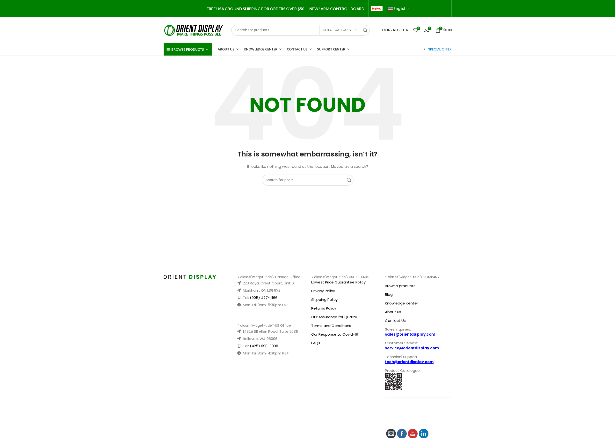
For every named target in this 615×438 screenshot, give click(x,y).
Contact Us (297, 49)
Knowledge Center (260, 49)
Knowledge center (401, 303)
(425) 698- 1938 (264, 345)
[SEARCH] (366, 30)
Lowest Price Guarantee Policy (338, 282)
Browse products (400, 285)
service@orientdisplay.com (412, 348)
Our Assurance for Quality (334, 316)
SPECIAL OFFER (440, 49)
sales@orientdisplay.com (410, 334)
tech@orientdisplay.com (409, 361)
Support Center (331, 49)
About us (393, 311)
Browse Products (187, 49)
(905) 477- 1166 (263, 297)
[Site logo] (194, 29)
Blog (389, 294)
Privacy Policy (323, 290)
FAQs (315, 343)
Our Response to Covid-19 (334, 334)
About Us (226, 49)
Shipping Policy (324, 299)
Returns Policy (323, 308)
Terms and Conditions (331, 325)
